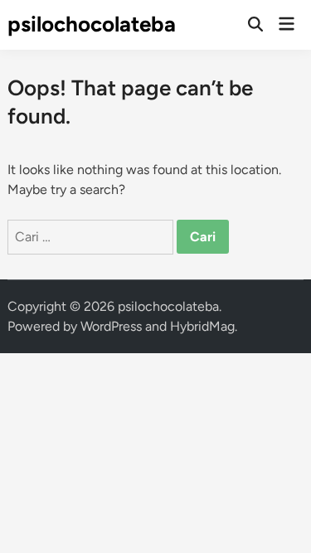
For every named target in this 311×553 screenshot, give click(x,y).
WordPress (111, 326)
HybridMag (202, 326)
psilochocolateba (91, 24)
